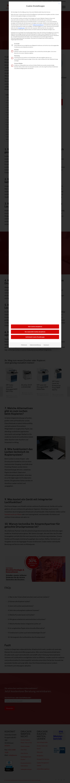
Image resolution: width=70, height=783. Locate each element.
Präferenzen (24, 345)
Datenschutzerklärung (38, 24)
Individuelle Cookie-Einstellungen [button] (35, 337)
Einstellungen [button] (21, 28)
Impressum (46, 345)
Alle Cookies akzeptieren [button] (35, 326)
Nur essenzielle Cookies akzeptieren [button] (35, 332)
